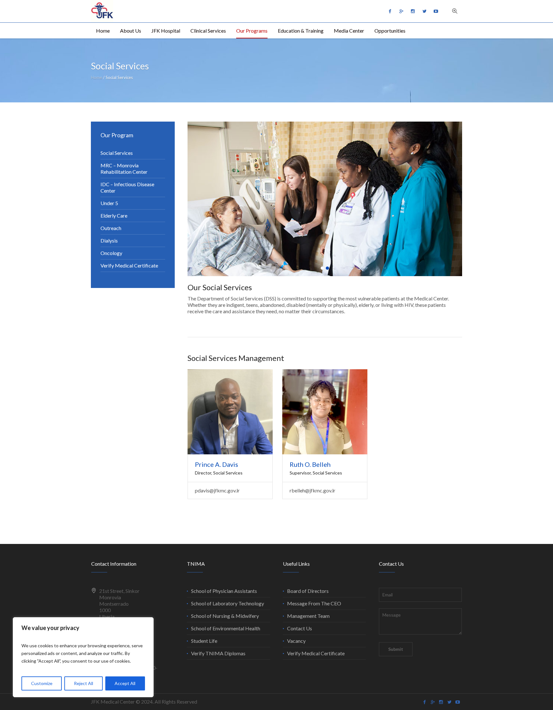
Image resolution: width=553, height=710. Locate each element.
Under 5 (109, 203)
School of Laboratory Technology (227, 603)
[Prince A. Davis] (230, 411)
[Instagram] (413, 11)
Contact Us (299, 628)
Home (96, 77)
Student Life (204, 641)
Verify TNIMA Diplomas (218, 653)
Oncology (111, 253)
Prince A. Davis (216, 464)
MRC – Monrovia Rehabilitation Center (124, 168)
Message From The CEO (314, 603)
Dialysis (109, 240)
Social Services (116, 153)
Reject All (83, 683)
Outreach (110, 228)
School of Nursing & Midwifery (225, 616)
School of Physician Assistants (224, 591)
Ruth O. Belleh (310, 464)
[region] (83, 657)
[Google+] (401, 11)
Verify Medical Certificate (129, 265)
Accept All (125, 683)
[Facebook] (390, 11)
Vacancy (296, 641)
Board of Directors (308, 591)
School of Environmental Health (225, 628)
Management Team (308, 616)
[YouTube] (436, 11)
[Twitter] (424, 11)
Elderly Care (113, 215)
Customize (41, 683)
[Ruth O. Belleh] (324, 411)
